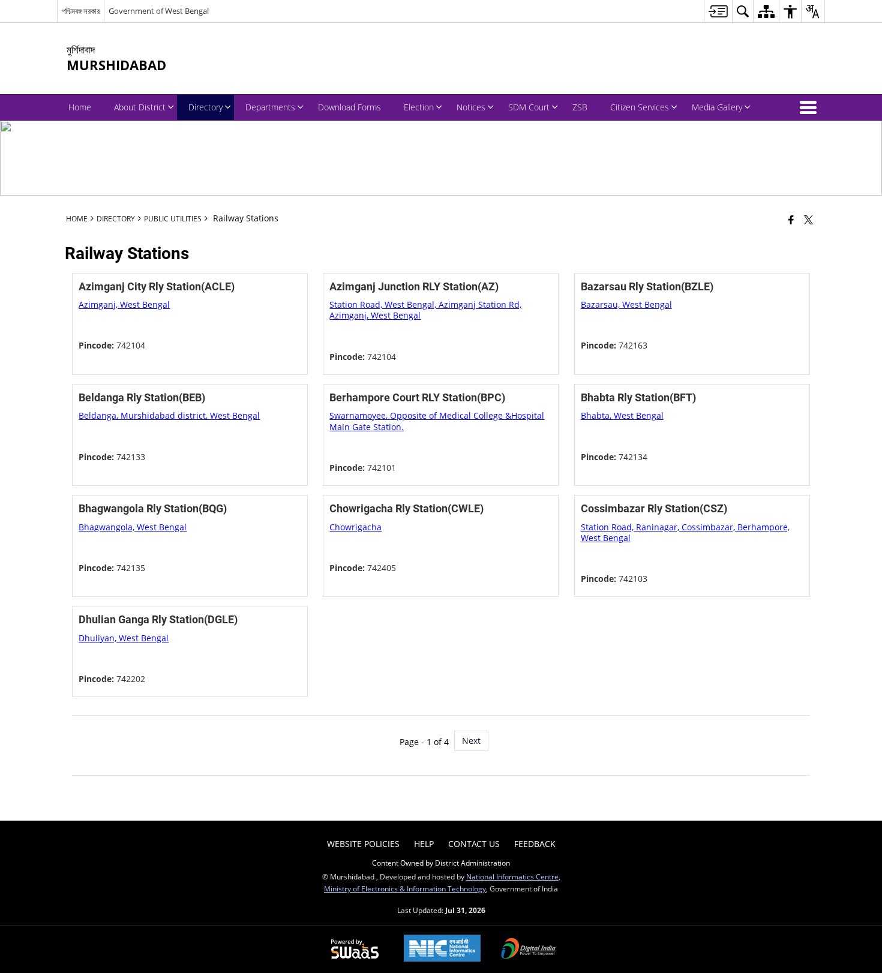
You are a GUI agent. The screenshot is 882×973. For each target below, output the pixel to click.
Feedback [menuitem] (535, 843)
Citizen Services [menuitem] (639, 107)
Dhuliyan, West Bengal (124, 638)
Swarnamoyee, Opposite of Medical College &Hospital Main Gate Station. (436, 421)
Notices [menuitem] (471, 107)
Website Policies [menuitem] (363, 843)
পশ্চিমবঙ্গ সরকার (81, 10)
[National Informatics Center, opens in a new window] (442, 949)
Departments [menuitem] (270, 107)
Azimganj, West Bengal (124, 304)
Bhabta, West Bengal (622, 415)
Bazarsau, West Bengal (626, 304)
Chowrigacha (355, 527)
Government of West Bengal (159, 10)
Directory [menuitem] (205, 107)
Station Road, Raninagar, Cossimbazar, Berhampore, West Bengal (685, 532)
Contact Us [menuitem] (474, 843)
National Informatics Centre (512, 876)
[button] (810, 107)
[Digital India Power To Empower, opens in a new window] (528, 949)
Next (471, 740)
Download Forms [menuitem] (349, 107)
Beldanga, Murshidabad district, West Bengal (169, 415)
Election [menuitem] (419, 107)
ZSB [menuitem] (579, 107)
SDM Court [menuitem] (529, 107)
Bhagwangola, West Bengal (133, 527)
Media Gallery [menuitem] (717, 107)
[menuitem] (718, 11)
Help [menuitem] (424, 843)
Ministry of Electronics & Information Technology (405, 888)
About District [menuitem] (140, 107)
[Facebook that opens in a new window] (791, 219)
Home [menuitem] (79, 107)
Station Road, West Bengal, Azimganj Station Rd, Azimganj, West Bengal (425, 310)
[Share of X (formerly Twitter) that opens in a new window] (808, 219)
